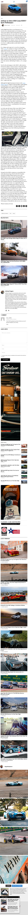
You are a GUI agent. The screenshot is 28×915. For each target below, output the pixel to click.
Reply (7, 324)
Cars (2, 18)
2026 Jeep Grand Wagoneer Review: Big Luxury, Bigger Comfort (10, 461)
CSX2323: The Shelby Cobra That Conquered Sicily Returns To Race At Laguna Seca (10, 450)
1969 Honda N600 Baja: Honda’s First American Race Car (10, 471)
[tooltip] (17, 206)
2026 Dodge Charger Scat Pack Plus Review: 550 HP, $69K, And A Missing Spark (13, 262)
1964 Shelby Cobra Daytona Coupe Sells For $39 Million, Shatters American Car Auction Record (14, 759)
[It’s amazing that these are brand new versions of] (14, 812)
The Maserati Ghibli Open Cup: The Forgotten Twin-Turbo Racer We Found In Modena (11, 445)
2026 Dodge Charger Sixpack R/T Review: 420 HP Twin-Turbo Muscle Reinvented (14, 284)
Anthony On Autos (5, 213)
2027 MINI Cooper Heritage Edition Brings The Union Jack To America (14, 239)
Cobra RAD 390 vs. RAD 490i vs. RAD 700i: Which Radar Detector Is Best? (10, 466)
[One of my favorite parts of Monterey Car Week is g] (14, 870)
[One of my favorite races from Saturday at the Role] (14, 841)
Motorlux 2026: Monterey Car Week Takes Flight (10, 480)
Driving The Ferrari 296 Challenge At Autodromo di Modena (10, 455)
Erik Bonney (4, 715)
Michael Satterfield (5, 562)
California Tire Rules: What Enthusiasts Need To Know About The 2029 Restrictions (14, 737)
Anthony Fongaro (7, 25)
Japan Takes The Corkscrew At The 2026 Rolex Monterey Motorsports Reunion (9, 476)
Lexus (5, 48)
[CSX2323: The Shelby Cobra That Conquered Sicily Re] (14, 784)
